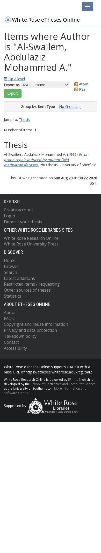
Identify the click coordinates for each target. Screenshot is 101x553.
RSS (81, 89)
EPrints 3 (74, 379)
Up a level (16, 78)
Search (10, 272)
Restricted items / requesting (32, 284)
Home (10, 260)
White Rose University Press (31, 244)
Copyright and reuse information (36, 324)
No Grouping (70, 106)
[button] (12, 93)
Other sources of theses (27, 290)
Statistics (12, 296)
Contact (11, 342)
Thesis (24, 119)
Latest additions (19, 278)
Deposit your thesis (23, 222)
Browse (11, 266)
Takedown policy (20, 336)
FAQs (9, 318)
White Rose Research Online (31, 238)
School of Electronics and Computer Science (63, 384)
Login (9, 216)
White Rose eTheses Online (46, 19)
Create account (18, 210)
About (10, 312)
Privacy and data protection (30, 330)
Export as (12, 84)
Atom (83, 84)
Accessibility (15, 348)
